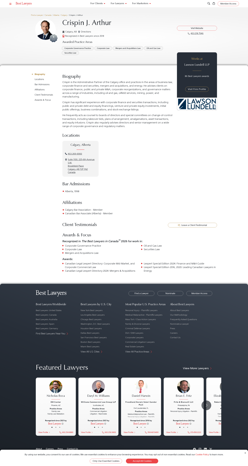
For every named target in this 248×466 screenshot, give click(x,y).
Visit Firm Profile (197, 89)
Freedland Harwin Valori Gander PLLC (141, 403)
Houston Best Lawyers (91, 328)
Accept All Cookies (142, 461)
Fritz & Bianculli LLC (183, 402)
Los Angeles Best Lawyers (93, 315)
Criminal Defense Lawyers (137, 328)
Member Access (199, 293)
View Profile (43, 432)
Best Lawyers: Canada (46, 315)
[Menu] (10, 3)
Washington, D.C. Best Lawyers (95, 324)
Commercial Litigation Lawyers (139, 342)
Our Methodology (178, 315)
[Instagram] (200, 448)
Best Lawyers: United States (48, 310)
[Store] (214, 4)
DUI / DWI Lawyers (134, 333)
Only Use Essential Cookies (106, 461)
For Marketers (140, 3)
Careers (173, 333)
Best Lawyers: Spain (45, 324)
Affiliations (40, 89)
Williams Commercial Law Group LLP (98, 402)
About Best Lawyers (179, 310)
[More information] (62, 423)
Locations (39, 79)
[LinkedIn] (205, 448)
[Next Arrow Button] (206, 405)
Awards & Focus (43, 100)
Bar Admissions (42, 84)
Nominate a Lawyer (179, 324)
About (39, 449)
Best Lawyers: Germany (47, 328)
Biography (40, 74)
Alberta (56, 15)
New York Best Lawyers (92, 310)
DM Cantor (56, 402)
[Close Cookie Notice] (245, 452)
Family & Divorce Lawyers (137, 324)
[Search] (209, 4)
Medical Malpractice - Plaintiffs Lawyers (143, 315)
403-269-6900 (75, 154)
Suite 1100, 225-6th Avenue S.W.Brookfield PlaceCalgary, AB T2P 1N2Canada (81, 166)
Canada (48, 15)
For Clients (96, 3)
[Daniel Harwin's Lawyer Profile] (141, 390)
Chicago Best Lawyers (91, 319)
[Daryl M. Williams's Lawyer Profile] (98, 390)
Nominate (170, 293)
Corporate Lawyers (134, 337)
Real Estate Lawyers (134, 346)
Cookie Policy (202, 454)
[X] (210, 448)
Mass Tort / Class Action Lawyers (140, 319)
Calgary (64, 15)
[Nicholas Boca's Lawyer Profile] (55, 390)
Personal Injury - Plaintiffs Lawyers (141, 310)
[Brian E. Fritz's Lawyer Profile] (183, 390)
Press (172, 328)
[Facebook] (194, 448)
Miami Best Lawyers (90, 346)
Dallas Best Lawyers (90, 333)
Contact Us (175, 337)
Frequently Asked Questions (183, 319)
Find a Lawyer (37, 15)
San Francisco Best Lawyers (94, 337)
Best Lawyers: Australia (46, 319)
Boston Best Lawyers (90, 342)
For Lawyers (117, 3)
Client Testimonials (44, 95)
